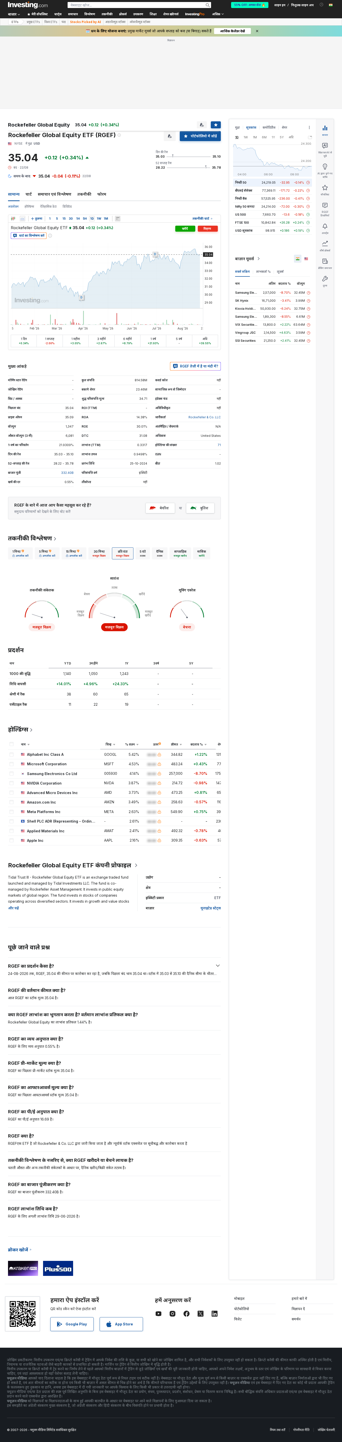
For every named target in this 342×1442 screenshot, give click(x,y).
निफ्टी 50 (240, 110)
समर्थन (296, 1247)
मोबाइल (239, 1226)
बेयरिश (164, 436)
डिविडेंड (67, 134)
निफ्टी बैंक (241, 126)
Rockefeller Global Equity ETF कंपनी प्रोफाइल (69, 793)
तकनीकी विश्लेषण (30, 466)
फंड (64, 22)
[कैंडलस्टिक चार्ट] (13, 146)
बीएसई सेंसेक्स (243, 118)
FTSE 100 (242, 150)
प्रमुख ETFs (33, 22)
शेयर (284, 55)
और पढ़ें (13, 836)
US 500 (240, 142)
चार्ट (29, 121)
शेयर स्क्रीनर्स (171, 14)
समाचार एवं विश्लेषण (54, 121)
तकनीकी (84, 121)
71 (219, 373)
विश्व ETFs (50, 22)
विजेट (238, 1247)
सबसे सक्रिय (242, 199)
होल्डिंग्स (29, 134)
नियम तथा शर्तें (277, 1357)
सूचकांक (251, 55)
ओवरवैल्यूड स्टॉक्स (140, 22)
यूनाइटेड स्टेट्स (211, 836)
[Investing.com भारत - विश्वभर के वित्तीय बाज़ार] (28, 5)
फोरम (101, 121)
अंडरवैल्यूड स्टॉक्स (115, 22)
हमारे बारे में (299, 1226)
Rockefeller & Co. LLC (205, 345)
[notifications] (321, 4)
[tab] (20, 481)
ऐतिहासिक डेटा (48, 134)
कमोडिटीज (269, 55)
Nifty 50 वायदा (245, 134)
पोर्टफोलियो (241, 1236)
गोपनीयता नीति (301, 1357)
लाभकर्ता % (263, 199)
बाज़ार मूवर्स (244, 186)
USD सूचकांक (244, 158)
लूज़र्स (280, 199)
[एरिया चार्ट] (22, 146)
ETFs (15, 22)
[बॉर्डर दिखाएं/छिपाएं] (117, 146)
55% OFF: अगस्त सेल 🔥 (249, 5)
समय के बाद (22, 104)
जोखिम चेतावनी (326, 1357)
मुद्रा (237, 55)
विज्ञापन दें (298, 1236)
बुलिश (204, 436)
